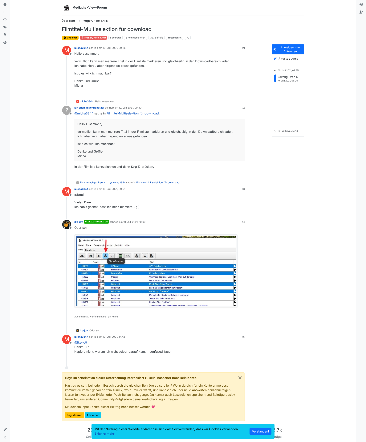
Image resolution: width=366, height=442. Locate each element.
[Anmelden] (361, 5)
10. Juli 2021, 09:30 (130, 107)
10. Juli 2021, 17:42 (114, 336)
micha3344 (81, 47)
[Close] (240, 377)
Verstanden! (260, 431)
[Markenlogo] (66, 8)
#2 (243, 107)
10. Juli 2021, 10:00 (134, 221)
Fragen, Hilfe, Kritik (95, 37)
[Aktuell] (5, 20)
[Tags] (5, 27)
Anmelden (93, 415)
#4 (243, 221)
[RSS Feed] (188, 38)
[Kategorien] (5, 12)
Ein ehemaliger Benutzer (89, 107)
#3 (243, 188)
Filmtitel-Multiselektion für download (133, 113)
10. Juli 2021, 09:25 (114, 47)
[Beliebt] (5, 35)
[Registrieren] (361, 12)
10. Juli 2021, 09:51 (114, 188)
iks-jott (78, 221)
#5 (243, 336)
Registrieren (74, 415)
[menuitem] (361, 5)
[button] (5, 430)
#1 (243, 47)
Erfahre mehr (105, 434)
